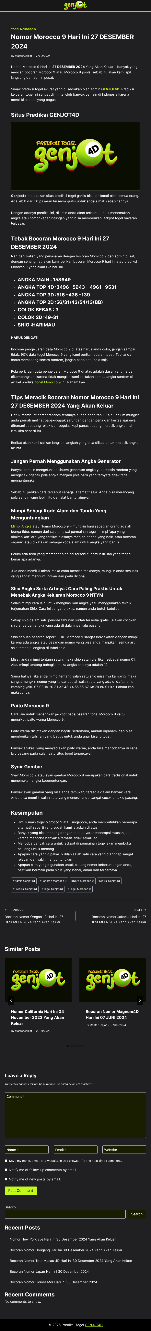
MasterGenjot (23, 55)
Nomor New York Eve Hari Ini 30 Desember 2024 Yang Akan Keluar (63, 1239)
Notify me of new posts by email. (35, 1179)
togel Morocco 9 (48, 382)
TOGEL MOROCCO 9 (23, 29)
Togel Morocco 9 (79, 888)
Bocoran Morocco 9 (53, 880)
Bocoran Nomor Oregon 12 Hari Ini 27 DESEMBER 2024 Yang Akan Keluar (34, 916)
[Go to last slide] (11, 1000)
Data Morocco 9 (82, 880)
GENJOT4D (110, 89)
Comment (15, 1097)
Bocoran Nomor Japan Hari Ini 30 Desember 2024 (49, 1271)
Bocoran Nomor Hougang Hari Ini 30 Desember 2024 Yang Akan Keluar (66, 1250)
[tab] (68, 1046)
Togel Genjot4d (52, 888)
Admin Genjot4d (24, 880)
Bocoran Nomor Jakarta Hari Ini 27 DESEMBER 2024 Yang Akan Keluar (118, 916)
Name (12, 1150)
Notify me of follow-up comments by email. (43, 1170)
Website (110, 1150)
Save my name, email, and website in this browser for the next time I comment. (65, 1161)
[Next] (140, 1000)
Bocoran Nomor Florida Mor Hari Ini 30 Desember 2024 (53, 1282)
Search (10, 1207)
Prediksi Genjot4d (25, 888)
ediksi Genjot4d (109, 880)
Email (60, 1150)
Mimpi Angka (21, 526)
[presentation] (38, 980)
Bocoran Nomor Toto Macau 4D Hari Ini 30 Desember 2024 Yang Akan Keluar (71, 1261)
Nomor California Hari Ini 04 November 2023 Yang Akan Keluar (37, 1017)
